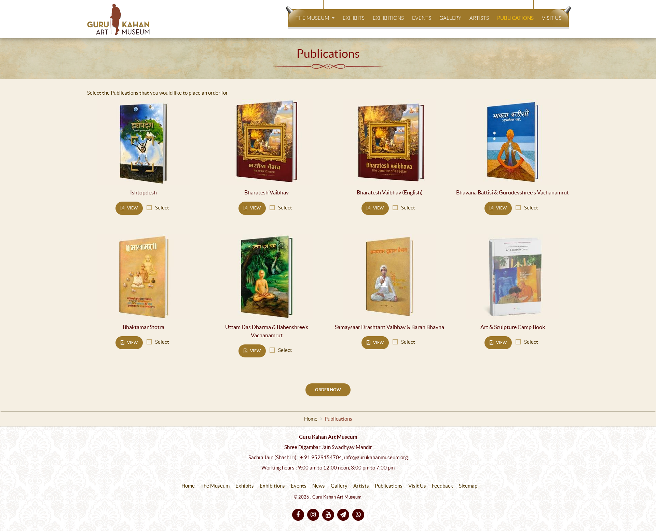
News (318, 486)
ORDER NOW (328, 389)
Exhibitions (388, 18)
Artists (479, 18)
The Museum (313, 18)
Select (162, 207)
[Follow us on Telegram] (343, 515)
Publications (515, 18)
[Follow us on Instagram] (313, 515)
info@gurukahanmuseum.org (376, 457)
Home (310, 419)
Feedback (442, 486)
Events (421, 18)
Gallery (450, 18)
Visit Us (551, 18)
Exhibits (354, 18)
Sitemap (468, 486)
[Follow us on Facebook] (298, 515)
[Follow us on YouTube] (328, 515)
